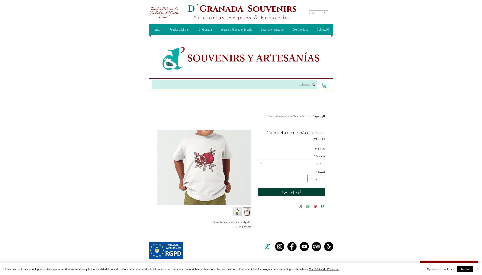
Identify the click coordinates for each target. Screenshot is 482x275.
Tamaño (319, 156)
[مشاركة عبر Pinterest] (315, 206)
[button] (324, 85)
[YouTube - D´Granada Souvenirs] (304, 246)
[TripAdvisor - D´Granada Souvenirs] (316, 246)
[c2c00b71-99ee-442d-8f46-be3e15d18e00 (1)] (267, 246)
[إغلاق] (477, 269)
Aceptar (465, 269)
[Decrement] (322, 178)
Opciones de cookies (439, 269)
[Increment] (310, 178)
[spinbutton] (316, 178)
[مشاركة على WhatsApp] (308, 206)
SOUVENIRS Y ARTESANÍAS (254, 60)
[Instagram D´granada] (279, 246)
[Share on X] (301, 206)
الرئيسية (319, 116)
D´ (194, 9)
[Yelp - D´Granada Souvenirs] (328, 246)
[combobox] (291, 163)
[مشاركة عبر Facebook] (322, 206)
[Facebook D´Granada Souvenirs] (292, 246)
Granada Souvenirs (248, 9)
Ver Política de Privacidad (324, 269)
